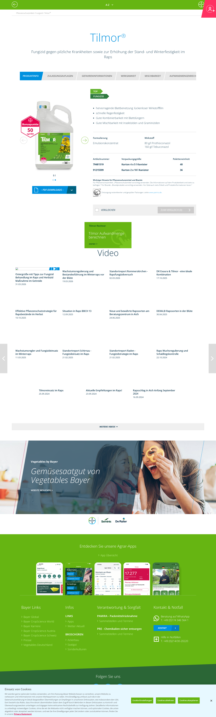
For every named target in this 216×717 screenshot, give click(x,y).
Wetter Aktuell (76, 626)
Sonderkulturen (77, 649)
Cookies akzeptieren (189, 700)
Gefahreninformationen (97, 75)
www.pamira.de (155, 192)
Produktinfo (31, 75)
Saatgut (72, 644)
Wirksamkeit (128, 75)
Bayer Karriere (32, 626)
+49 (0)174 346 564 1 (176, 620)
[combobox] (54, 190)
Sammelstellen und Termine (116, 621)
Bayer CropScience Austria (39, 631)
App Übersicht (109, 555)
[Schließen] (211, 700)
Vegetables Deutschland (38, 645)
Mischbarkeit (153, 75)
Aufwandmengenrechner (185, 75)
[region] (108, 701)
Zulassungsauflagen (60, 75)
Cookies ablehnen (166, 700)
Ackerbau (73, 640)
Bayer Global (31, 617)
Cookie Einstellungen (142, 700)
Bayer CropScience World (39, 621)
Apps (71, 621)
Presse (27, 640)
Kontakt (162, 628)
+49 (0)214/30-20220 (176, 641)
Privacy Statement (23, 714)
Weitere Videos (107, 426)
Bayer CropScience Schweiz (40, 635)
